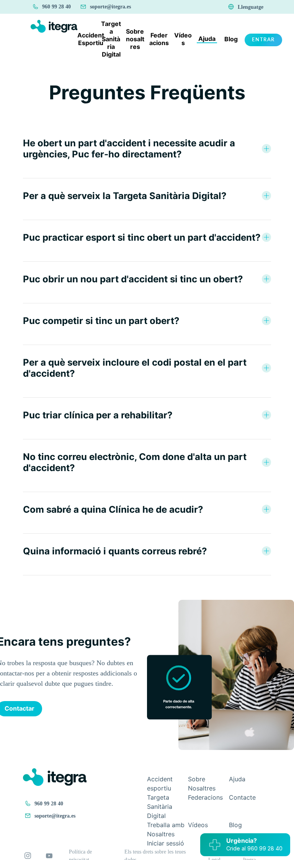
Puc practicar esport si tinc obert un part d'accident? (142, 237)
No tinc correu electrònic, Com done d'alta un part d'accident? (135, 462)
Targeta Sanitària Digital (159, 807)
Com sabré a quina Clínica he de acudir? (113, 509)
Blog (235, 825)
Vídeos (198, 825)
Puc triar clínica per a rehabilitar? (98, 415)
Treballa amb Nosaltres (166, 829)
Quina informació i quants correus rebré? (115, 551)
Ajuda (237, 779)
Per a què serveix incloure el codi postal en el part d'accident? (135, 368)
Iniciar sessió (165, 843)
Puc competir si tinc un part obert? (101, 320)
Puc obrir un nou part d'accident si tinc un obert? (133, 279)
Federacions (205, 797)
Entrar (263, 39)
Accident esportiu (160, 783)
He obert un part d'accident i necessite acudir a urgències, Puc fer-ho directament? (129, 149)
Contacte (242, 797)
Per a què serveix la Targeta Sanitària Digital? (125, 195)
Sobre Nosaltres (202, 783)
